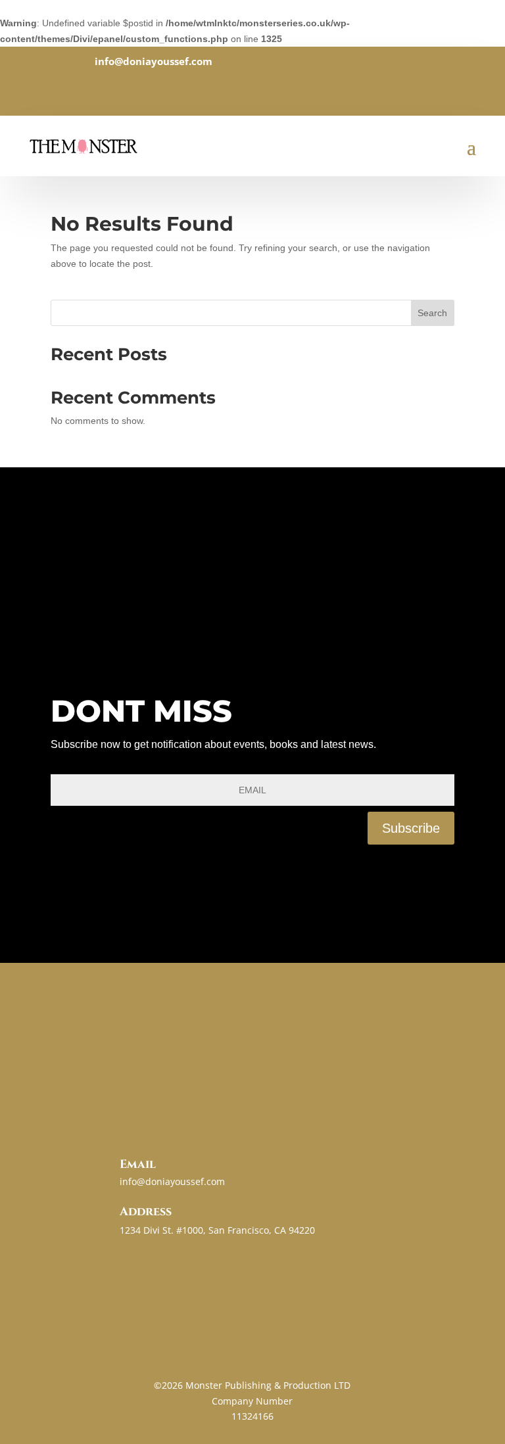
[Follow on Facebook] (213, 90)
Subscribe (411, 828)
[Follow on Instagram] (265, 90)
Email (138, 1164)
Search (432, 313)
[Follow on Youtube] (291, 90)
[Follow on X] (239, 90)
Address (146, 1211)
